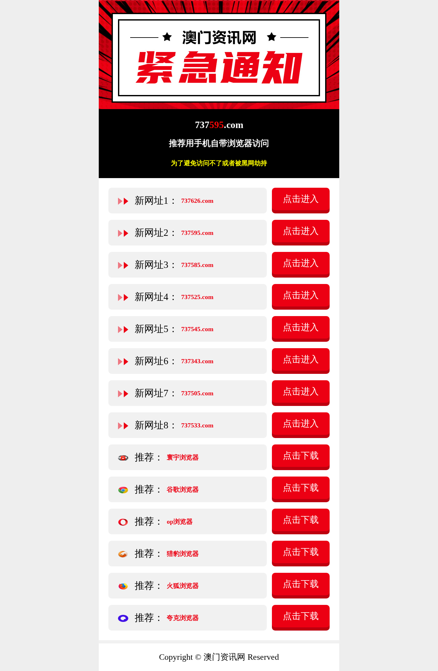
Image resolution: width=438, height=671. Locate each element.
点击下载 (301, 455)
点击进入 (301, 199)
